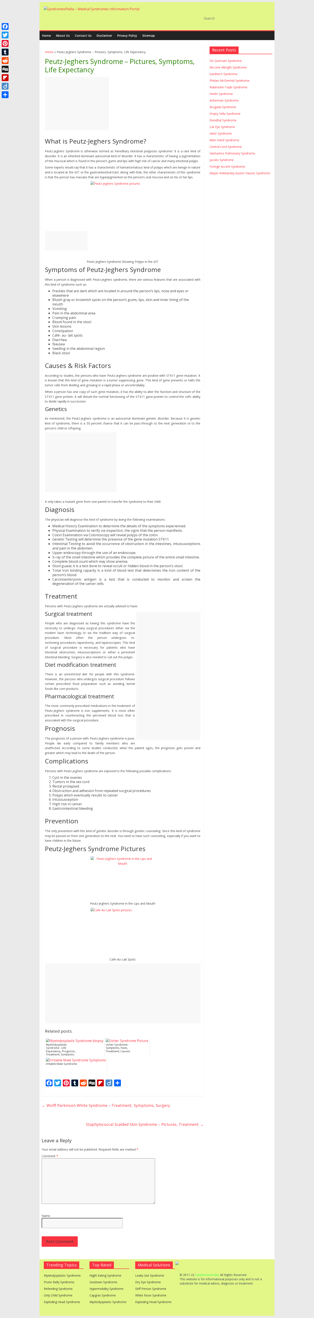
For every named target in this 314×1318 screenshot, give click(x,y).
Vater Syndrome (221, 133)
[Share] (5, 94)
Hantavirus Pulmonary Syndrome (232, 153)
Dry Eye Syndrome (148, 1282)
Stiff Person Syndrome (150, 1289)
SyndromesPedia (207, 1275)
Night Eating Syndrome (105, 1275)
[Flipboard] (5, 77)
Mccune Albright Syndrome (228, 67)
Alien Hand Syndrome (224, 140)
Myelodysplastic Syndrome (62, 1275)
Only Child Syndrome (58, 1295)
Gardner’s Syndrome (224, 74)
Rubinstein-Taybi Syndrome (228, 87)
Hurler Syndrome (221, 94)
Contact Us (83, 35)
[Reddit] (5, 60)
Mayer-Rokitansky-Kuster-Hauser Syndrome (240, 173)
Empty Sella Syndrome (225, 114)
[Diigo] (5, 86)
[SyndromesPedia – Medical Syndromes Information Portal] (91, 9)
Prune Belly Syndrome (59, 1282)
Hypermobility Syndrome (106, 1289)
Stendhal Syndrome (223, 120)
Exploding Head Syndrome (62, 1302)
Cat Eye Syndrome (222, 127)
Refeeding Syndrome (58, 1289)
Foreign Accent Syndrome (227, 166)
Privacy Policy (127, 35)
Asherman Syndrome (224, 100)
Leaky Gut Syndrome (149, 1275)
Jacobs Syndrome (222, 160)
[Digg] (5, 69)
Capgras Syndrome (103, 1295)
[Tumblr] (5, 52)
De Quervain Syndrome (226, 61)
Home (46, 35)
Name (46, 1216)
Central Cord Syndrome (226, 147)
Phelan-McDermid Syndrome (229, 80)
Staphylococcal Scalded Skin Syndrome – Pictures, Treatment (145, 1124)
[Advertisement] (77, 103)
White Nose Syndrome (150, 1295)
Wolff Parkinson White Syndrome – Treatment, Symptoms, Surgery (106, 1105)
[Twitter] (5, 35)
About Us (63, 35)
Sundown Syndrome (103, 1282)
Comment (50, 1156)
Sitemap (148, 35)
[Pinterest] (5, 43)
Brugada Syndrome (223, 107)
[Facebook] (5, 26)
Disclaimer (104, 35)
